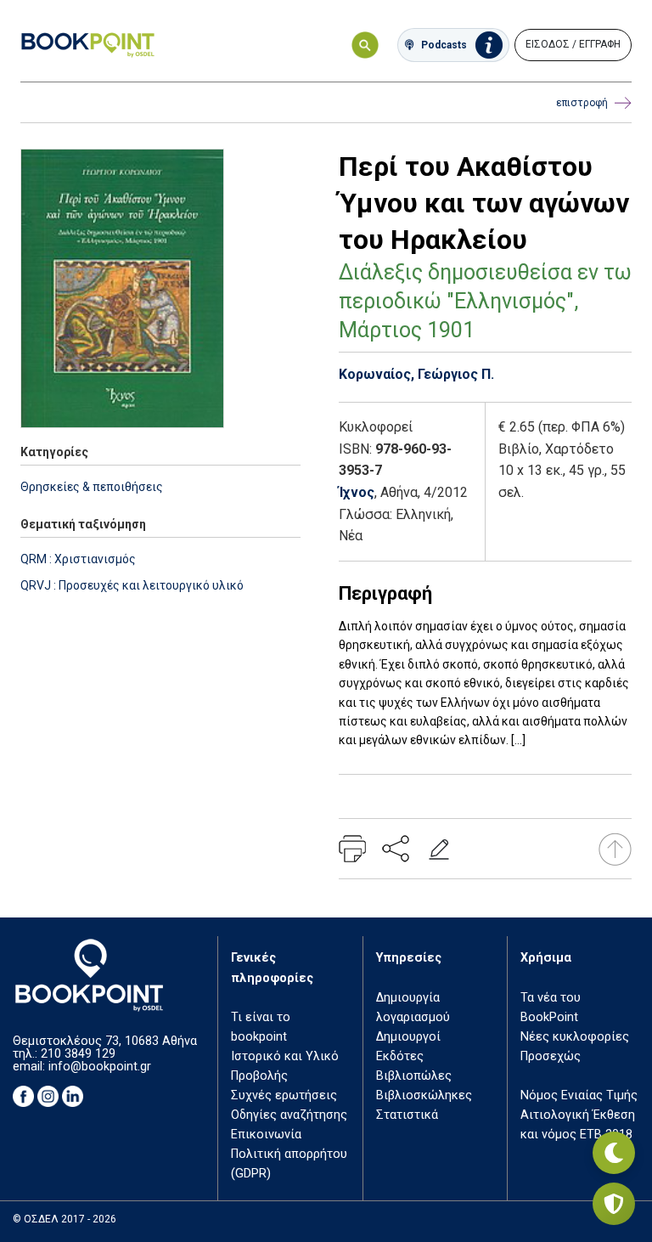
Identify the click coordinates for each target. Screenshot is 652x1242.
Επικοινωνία (266, 1134)
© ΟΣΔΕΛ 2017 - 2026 (64, 1219)
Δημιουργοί (408, 1037)
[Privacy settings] (614, 1204)
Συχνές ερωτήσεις (284, 1095)
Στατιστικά (407, 1115)
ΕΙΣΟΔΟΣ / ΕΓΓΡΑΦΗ (573, 44)
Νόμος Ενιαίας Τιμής (579, 1095)
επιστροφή (582, 103)
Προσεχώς (550, 1056)
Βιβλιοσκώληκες (424, 1095)
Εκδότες (400, 1056)
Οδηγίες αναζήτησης (289, 1115)
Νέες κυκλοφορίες (574, 1037)
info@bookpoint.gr (99, 1066)
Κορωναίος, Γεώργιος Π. (416, 374)
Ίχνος (356, 492)
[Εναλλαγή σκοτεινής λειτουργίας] (614, 1153)
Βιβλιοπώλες (414, 1076)
